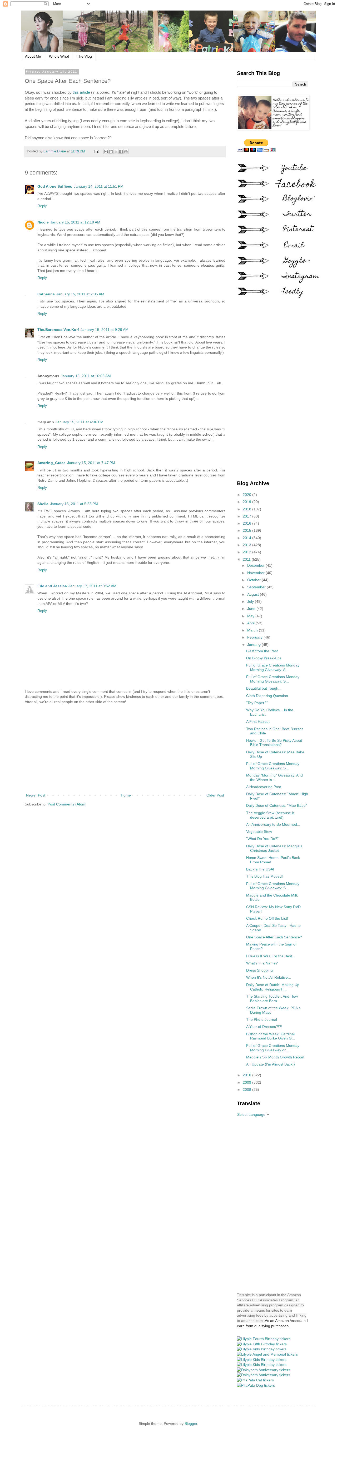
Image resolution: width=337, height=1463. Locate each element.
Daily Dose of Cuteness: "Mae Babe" (276, 805)
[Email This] (105, 151)
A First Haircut (258, 721)
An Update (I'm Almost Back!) (270, 1064)
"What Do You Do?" (262, 839)
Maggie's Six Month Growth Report (275, 1057)
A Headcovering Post (263, 787)
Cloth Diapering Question (267, 696)
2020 (247, 494)
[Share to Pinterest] (125, 151)
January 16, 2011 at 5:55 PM (74, 504)
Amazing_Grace (51, 463)
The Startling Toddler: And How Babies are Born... (272, 998)
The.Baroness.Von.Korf (58, 329)
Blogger (191, 1423)
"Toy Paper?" (257, 703)
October (254, 580)
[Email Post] (96, 151)
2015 (247, 530)
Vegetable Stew (259, 831)
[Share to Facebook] (120, 151)
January (254, 645)
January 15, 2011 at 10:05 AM (86, 376)
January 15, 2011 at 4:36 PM (79, 422)
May (251, 616)
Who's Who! (59, 56)
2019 (247, 502)
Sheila (42, 504)
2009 (247, 1082)
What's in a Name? (262, 963)
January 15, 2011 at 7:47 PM (91, 463)
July (251, 601)
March (253, 630)
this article (81, 92)
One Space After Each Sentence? (274, 937)
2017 (247, 516)
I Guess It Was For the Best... (270, 956)
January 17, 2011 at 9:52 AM (92, 586)
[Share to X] (115, 151)
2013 (247, 545)
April (251, 623)
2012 (247, 552)
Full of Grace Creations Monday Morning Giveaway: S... (272, 679)
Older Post (215, 795)
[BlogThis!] (110, 151)
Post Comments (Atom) (67, 804)
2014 (247, 538)
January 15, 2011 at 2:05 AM (80, 294)
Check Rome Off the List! (267, 918)
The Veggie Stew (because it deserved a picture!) (270, 815)
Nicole (43, 222)
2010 (247, 1075)
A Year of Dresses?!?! (264, 1026)
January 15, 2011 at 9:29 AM (104, 329)
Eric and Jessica (52, 586)
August (253, 594)
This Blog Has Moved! (264, 876)
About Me (33, 56)
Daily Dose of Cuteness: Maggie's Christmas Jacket (274, 848)
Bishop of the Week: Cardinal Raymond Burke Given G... (270, 1036)
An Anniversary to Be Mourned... (273, 824)
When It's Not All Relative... (268, 977)
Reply (42, 206)
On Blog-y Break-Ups (263, 658)
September (257, 587)
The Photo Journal (261, 1019)
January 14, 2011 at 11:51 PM (98, 186)
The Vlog (84, 56)
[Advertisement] (125, 748)
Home (126, 795)
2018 (247, 509)
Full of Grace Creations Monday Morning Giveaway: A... (272, 667)
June (251, 608)
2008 (247, 1089)
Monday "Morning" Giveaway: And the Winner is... (274, 777)
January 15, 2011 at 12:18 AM (75, 222)
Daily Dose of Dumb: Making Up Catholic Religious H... (272, 987)
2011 (247, 559)
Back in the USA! (260, 869)
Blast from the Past (262, 651)
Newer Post (35, 795)
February (255, 637)
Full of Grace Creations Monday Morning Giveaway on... (272, 1047)
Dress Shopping (259, 970)
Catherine (46, 294)
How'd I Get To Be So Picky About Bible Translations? (274, 742)
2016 (247, 523)
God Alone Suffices (54, 186)
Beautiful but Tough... (263, 688)
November (256, 573)
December (256, 565)
